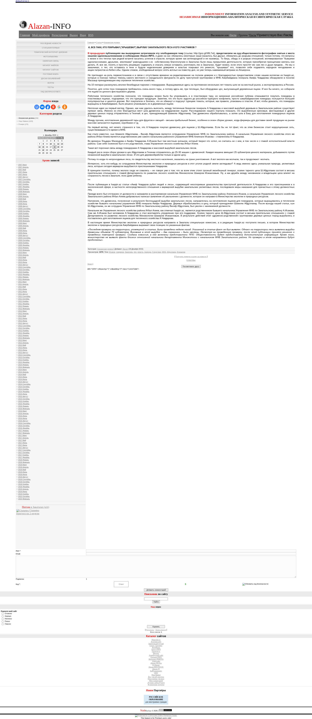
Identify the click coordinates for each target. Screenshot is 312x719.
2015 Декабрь (23, 404)
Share (89, 264)
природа (147, 252)
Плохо (7, 621)
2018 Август (23, 477)
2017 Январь (23, 431)
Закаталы (129, 252)
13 (62, 144)
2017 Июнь (22, 443)
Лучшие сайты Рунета (156, 683)
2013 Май (22, 345)
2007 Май (22, 170)
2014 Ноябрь (23, 389)
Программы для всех (156, 679)
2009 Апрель (23, 226)
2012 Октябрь (24, 328)
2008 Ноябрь (23, 213)
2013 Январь (23, 335)
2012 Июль (22, 321)
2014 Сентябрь (24, 384)
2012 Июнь (22, 318)
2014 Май (22, 374)
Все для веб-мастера (156, 677)
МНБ (164, 252)
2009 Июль (22, 233)
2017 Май (22, 440)
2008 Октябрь (24, 211)
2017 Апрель (23, 438)
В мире (21, 124)
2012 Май (22, 316)
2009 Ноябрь (23, 243)
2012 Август (23, 323)
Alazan (125, 249)
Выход (74, 35)
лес (135, 252)
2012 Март (22, 311)
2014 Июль (22, 379)
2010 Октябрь (24, 270)
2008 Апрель (23, 196)
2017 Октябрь (24, 452)
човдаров (120, 252)
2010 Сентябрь (24, 267)
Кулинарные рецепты (156, 685)
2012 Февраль (24, 309)
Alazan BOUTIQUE (156, 667)
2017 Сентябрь (24, 450)
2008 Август (23, 206)
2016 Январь (23, 406)
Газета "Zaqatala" (156, 645)
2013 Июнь (22, 348)
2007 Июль (22, 174)
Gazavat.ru (156, 651)
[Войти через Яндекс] (53, 107)
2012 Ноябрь (23, 331)
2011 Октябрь (23, 299)
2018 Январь (23, 460)
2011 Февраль (24, 279)
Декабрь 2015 (50, 135)
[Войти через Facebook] (47, 107)
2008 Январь (23, 189)
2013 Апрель (23, 343)
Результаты (150, 630)
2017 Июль (22, 445)
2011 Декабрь (23, 304)
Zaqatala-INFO (156, 657)
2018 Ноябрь (23, 484)
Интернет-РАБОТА (156, 659)
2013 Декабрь (23, 362)
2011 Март (22, 282)
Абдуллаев (171, 252)
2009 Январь (23, 218)
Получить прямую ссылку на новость (191, 257)
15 (43, 147)
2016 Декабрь (23, 428)
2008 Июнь (22, 201)
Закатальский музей (156, 644)
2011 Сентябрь (24, 296)
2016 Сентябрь (24, 423)
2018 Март (22, 465)
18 (54, 147)
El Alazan (156, 665)
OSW (156, 673)
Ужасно (8, 624)
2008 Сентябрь (24, 209)
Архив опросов (161, 630)
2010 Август (23, 265)
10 (51, 144)
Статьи (99, 42)
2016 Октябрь (24, 426)
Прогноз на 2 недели (27, 513)
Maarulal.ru (156, 640)
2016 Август (23, 421)
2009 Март (22, 223)
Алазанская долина (26, 118)
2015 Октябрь (24, 399)
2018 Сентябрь (24, 479)
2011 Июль (22, 292)
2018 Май (22, 470)
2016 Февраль (24, 409)
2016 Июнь (22, 416)
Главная (25, 35)
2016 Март (22, 411)
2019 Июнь (22, 492)
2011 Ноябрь (23, 301)
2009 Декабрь (23, 245)
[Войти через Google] (59, 107)
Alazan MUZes (156, 663)
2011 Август (23, 294)
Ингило (156, 653)
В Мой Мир (191, 260)
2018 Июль (22, 474)
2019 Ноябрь (23, 494)
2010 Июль (22, 262)
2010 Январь (23, 248)
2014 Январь (23, 365)
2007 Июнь (22, 172)
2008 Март (22, 194)
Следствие (156, 252)
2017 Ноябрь (23, 455)
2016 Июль (22, 418)
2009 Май (22, 228)
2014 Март (22, 370)
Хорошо (8, 616)
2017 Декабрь (23, 457)
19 (58, 147)
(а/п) (35, 507)
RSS (90, 35)
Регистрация (59, 35)
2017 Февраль (24, 433)
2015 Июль (22, 394)
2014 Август (23, 382)
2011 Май (22, 287)
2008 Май (22, 199)
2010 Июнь (22, 260)
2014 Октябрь (24, 387)
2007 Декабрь (23, 187)
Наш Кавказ (23, 121)
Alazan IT (156, 669)
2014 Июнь (22, 377)
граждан (163, 702)
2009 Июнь (22, 231)
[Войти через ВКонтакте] (42, 107)
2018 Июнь (22, 472)
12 (58, 144)
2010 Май (22, 257)
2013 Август (23, 352)
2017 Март (22, 435)
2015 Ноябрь (23, 401)
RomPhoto (156, 647)
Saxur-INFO (156, 649)
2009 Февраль (24, 221)
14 (39, 147)
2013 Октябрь (24, 357)
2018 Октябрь (24, 482)
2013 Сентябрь (24, 355)
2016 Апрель (23, 413)
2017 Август (23, 448)
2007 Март (22, 165)
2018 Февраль (24, 462)
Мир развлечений (156, 681)
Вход (83, 35)
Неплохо (8, 619)
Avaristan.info (156, 642)
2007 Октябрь (24, 182)
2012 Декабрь (23, 333)
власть (140, 252)
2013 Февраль (24, 338)
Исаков (112, 252)
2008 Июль (22, 204)
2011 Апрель (23, 284)
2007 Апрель (23, 167)
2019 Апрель (23, 489)
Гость (233, 35)
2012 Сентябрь (24, 326)
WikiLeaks (156, 661)
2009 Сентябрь (24, 238)
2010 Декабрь (23, 274)
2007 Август (23, 177)
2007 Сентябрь (24, 179)
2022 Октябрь (24, 496)
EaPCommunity (156, 671)
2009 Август (23, 235)
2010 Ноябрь (23, 272)
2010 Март (22, 252)
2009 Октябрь (24, 240)
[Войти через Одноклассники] (64, 107)
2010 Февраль (24, 250)
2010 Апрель (23, 255)
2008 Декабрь (23, 216)
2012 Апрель (23, 313)
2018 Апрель (23, 467)
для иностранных (152, 702)
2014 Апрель (23, 372)
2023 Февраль (24, 499)
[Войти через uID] (36, 107)
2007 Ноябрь (23, 184)
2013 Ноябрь (23, 360)
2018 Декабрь (23, 487)
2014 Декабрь (23, 392)
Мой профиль (41, 35)
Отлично (8, 613)
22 (43, 150)
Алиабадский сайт (156, 655)
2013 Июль (22, 350)
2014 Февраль (24, 367)
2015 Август (23, 396)
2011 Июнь (22, 289)
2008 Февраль (24, 192)
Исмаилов (181, 252)
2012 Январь (23, 306)
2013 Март (22, 340)
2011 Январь (23, 277)
